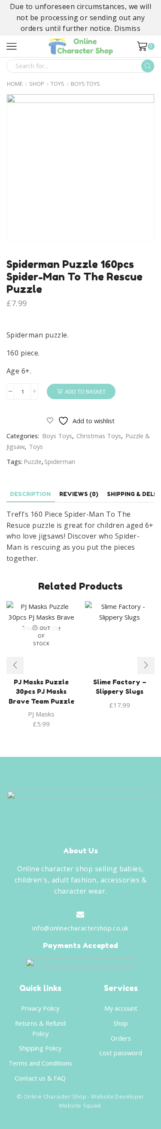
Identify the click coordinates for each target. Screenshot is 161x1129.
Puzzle (33, 461)
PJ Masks (41, 714)
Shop (36, 84)
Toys (57, 84)
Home (15, 84)
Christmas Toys (98, 435)
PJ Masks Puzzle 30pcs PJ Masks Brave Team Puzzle (41, 691)
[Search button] (147, 66)
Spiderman (59, 461)
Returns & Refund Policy (40, 1028)
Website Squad (80, 1105)
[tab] (30, 494)
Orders (121, 1038)
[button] (15, 665)
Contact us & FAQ (40, 1078)
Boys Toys (85, 84)
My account (120, 1008)
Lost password (120, 1052)
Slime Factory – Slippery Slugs (119, 686)
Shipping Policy (40, 1048)
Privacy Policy (40, 1008)
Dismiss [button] (127, 28)
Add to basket (85, 391)
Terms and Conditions (40, 1063)
